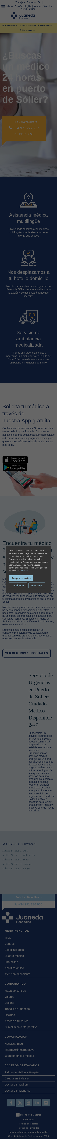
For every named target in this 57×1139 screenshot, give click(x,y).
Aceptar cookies (21, 578)
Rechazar (36, 585)
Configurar (18, 585)
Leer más (23, 570)
